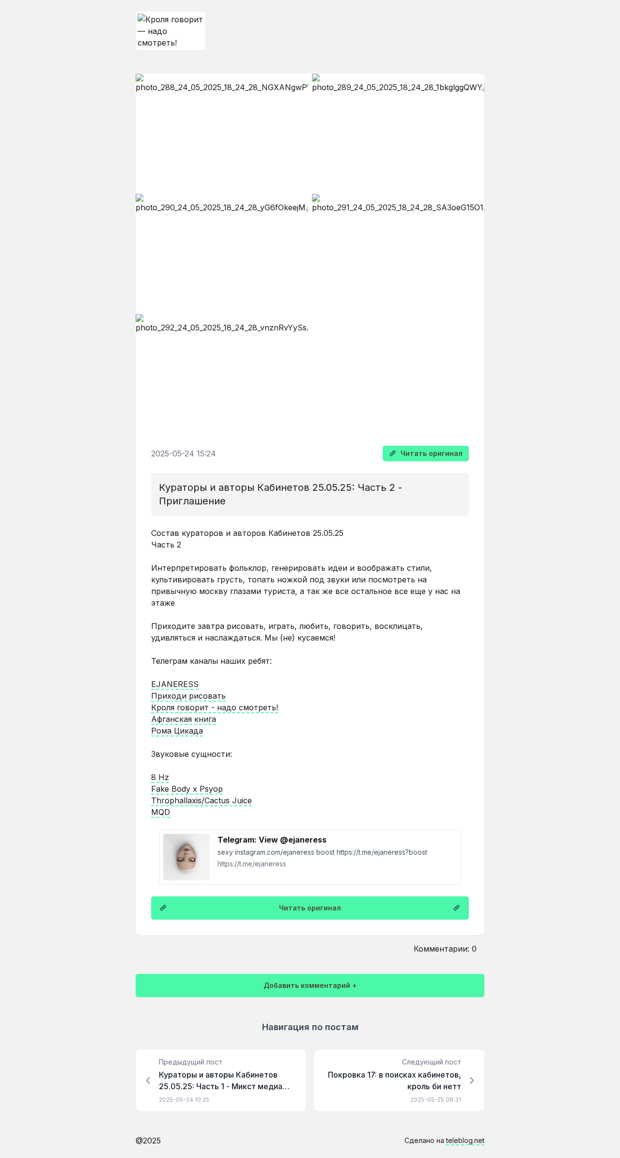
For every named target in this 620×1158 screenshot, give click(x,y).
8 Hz (160, 777)
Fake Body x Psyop (187, 789)
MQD (160, 812)
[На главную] (170, 31)
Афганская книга (183, 719)
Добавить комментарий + (310, 985)
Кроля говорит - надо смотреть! (214, 707)
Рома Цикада (177, 730)
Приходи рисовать (188, 696)
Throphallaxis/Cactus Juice (201, 800)
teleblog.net (465, 1140)
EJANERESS (175, 684)
